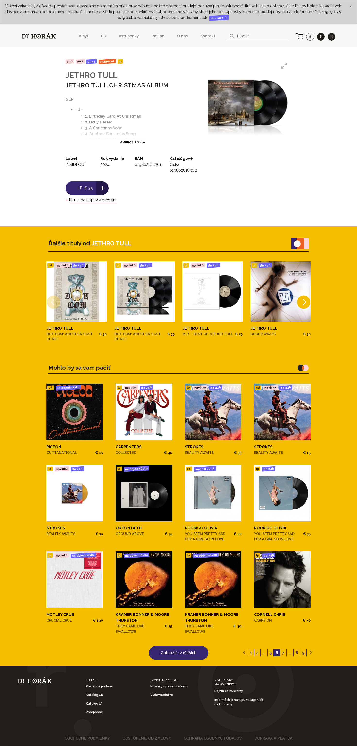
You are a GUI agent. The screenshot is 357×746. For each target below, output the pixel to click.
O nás (182, 36)
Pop (70, 61)
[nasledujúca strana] (310, 653)
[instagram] (331, 37)
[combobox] (257, 36)
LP (120, 61)
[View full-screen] (284, 65)
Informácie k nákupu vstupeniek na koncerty (238, 702)
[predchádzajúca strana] (244, 653)
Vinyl (83, 36)
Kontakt (207, 36)
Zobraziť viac (132, 142)
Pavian (158, 36)
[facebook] (321, 37)
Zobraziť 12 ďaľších (178, 652)
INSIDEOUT (107, 61)
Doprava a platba (274, 738)
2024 (91, 61)
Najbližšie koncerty (228, 691)
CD (103, 36)
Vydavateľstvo (161, 695)
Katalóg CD (94, 695)
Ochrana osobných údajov (213, 738)
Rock (80, 61)
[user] (310, 37)
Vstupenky (129, 36)
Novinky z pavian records (169, 686)
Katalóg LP (94, 703)
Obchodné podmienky (87, 738)
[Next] (303, 302)
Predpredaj (94, 712)
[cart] (299, 36)
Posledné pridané (99, 686)
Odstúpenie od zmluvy (146, 738)
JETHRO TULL (92, 75)
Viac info (217, 18)
